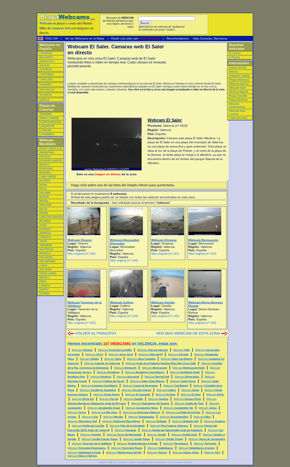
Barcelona (220, 38)
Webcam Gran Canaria (237, 112)
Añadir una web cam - (135, 38)
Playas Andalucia (239, 79)
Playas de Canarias (47, 107)
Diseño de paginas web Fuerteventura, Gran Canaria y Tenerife (161, 462)
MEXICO (44, 164)
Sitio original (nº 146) (202, 322)
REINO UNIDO (47, 273)
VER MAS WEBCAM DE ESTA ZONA (188, 333)
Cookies (122, 462)
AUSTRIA (44, 180)
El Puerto (234, 57)
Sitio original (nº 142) (202, 253)
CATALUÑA (46, 79)
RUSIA (43, 184)
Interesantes (239, 63)
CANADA (44, 285)
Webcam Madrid (238, 91)
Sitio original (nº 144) (124, 316)
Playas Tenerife (238, 95)
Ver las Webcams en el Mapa (84, 38)
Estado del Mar (237, 67)
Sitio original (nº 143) (82, 322)
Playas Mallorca (238, 99)
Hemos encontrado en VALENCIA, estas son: (123, 343)
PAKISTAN (45, 204)
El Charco (235, 53)
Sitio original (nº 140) (124, 260)
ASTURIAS (45, 69)
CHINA (43, 265)
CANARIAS (45, 53)
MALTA (43, 209)
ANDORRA (45, 245)
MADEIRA (45, 172)
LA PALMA (45, 130)
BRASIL (43, 200)
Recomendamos (177, 38)
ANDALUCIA (46, 61)
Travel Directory (238, 117)
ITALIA (43, 188)
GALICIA (44, 65)
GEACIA (44, 196)
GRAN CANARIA (49, 118)
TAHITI (43, 241)
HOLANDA (45, 269)
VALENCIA (45, 94)
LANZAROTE (47, 126)
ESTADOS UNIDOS (50, 160)
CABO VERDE (47, 176)
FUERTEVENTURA (50, 122)
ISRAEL (43, 213)
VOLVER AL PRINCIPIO (95, 333)
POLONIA (45, 192)
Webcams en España (49, 46)
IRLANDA (45, 221)
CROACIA (45, 237)
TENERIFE (45, 114)
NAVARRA (45, 84)
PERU (42, 281)
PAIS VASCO (46, 89)
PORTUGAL (46, 168)
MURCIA (44, 99)
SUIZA (43, 225)
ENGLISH (52, 38)
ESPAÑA (44, 293)
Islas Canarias (202, 38)
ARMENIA (45, 233)
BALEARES (46, 57)
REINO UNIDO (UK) (50, 148)
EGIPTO (44, 289)
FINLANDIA (46, 257)
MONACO (45, 253)
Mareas (233, 71)
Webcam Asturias (239, 83)
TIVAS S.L (111, 462)
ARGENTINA (46, 152)
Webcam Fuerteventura (237, 105)
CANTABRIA (46, 74)
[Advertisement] (117, 75)
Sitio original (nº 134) (82, 253)
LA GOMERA (46, 134)
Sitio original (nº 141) (165, 253)
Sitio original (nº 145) (165, 316)
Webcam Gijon (237, 87)
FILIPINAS (45, 229)
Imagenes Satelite (239, 75)
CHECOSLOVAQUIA (51, 217)
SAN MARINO (47, 261)
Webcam (82, 350)
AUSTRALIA (46, 249)
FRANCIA (45, 156)
